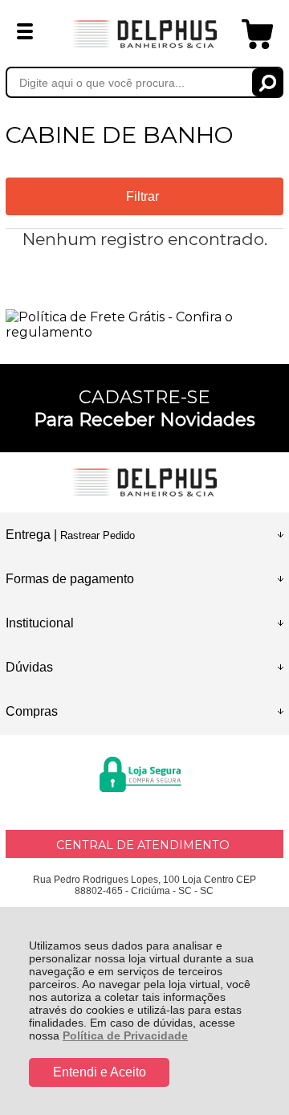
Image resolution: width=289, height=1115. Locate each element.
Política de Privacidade (125, 1035)
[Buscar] (267, 82)
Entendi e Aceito (99, 1072)
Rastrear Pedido (97, 535)
